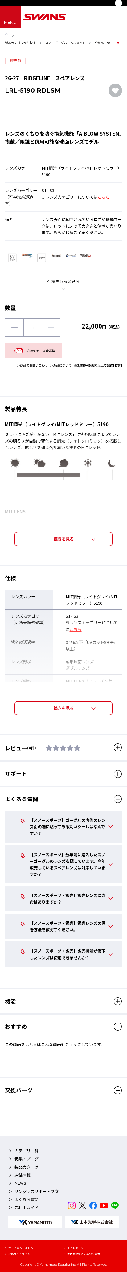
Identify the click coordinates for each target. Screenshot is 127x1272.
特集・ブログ (26, 1159)
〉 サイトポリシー (74, 1248)
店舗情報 (22, 1175)
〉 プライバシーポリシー (20, 1248)
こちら (104, 197)
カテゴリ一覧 (26, 1151)
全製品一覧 (102, 42)
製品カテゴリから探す (20, 42)
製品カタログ (26, 1167)
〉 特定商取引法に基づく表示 (81, 1254)
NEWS (20, 1183)
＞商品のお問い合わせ (32, 365)
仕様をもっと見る (63, 281)
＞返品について (61, 365)
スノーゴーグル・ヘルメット (65, 42)
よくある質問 (26, 1199)
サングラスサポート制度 (36, 1191)
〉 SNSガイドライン (17, 1254)
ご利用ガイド (26, 1207)
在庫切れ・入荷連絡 (41, 350)
